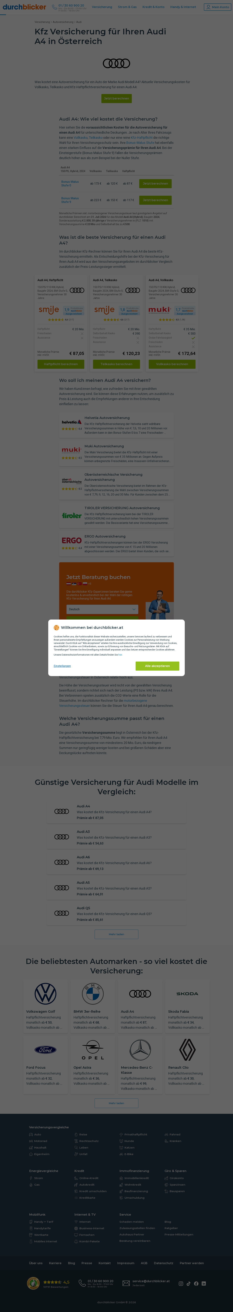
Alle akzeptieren (157, 666)
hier (120, 654)
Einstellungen (62, 666)
